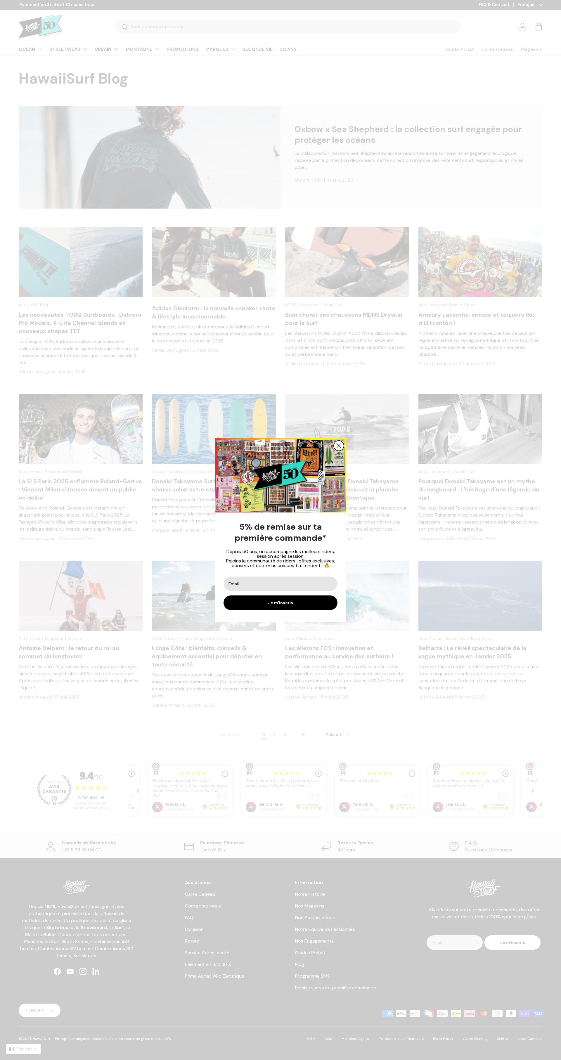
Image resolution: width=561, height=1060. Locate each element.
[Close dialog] (339, 446)
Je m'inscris (280, 602)
